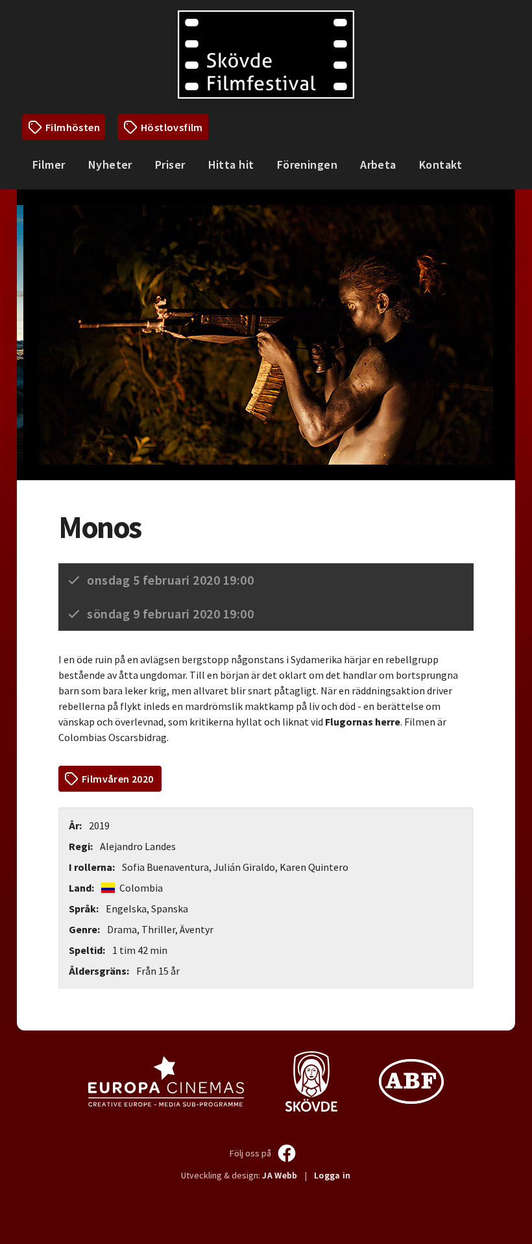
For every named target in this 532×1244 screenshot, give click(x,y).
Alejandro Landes (138, 846)
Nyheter (110, 164)
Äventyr (196, 929)
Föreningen (307, 164)
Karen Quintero (314, 866)
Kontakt (440, 164)
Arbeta (378, 164)
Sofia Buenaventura (165, 866)
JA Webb (279, 1175)
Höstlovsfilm (172, 127)
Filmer (49, 164)
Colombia (140, 887)
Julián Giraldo (244, 866)
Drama (122, 929)
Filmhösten (72, 127)
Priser (170, 164)
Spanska (169, 908)
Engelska (126, 908)
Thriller (158, 929)
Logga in (332, 1175)
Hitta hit (231, 164)
